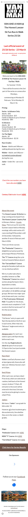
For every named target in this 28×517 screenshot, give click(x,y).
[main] (14, 29)
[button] (1, 2)
